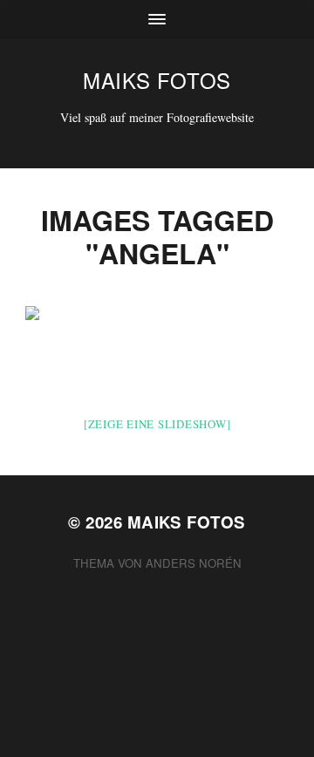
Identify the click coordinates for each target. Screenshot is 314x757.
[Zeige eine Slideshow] (157, 424)
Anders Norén (194, 563)
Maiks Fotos (157, 80)
